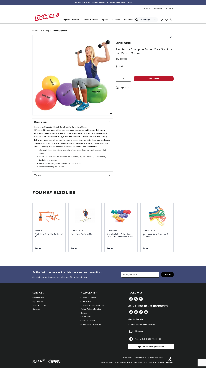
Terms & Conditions (141, 357)
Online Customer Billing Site (92, 305)
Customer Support (88, 297)
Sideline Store (38, 297)
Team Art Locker (39, 305)
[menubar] (159, 7)
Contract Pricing (87, 320)
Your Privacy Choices (156, 357)
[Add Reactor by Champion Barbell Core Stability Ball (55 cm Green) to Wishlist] (171, 37)
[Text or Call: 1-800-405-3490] (130, 339)
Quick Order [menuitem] (158, 8)
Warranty (39, 175)
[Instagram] (140, 298)
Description (40, 122)
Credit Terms (86, 317)
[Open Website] (54, 361)
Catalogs (36, 309)
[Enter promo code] (161, 19)
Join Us (167, 274)
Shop (34, 31)
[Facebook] (130, 298)
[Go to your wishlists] (166, 19)
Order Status (86, 301)
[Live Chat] (130, 331)
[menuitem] (147, 7)
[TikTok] (145, 312)
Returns (83, 313)
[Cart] (171, 19)
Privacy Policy (127, 357)
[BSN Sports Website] (170, 360)
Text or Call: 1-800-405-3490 (148, 339)
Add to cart (153, 78)
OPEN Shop (44, 31)
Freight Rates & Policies (90, 309)
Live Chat (139, 331)
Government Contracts (90, 324)
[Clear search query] (155, 19)
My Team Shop (38, 301)
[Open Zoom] (110, 113)
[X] (135, 298)
